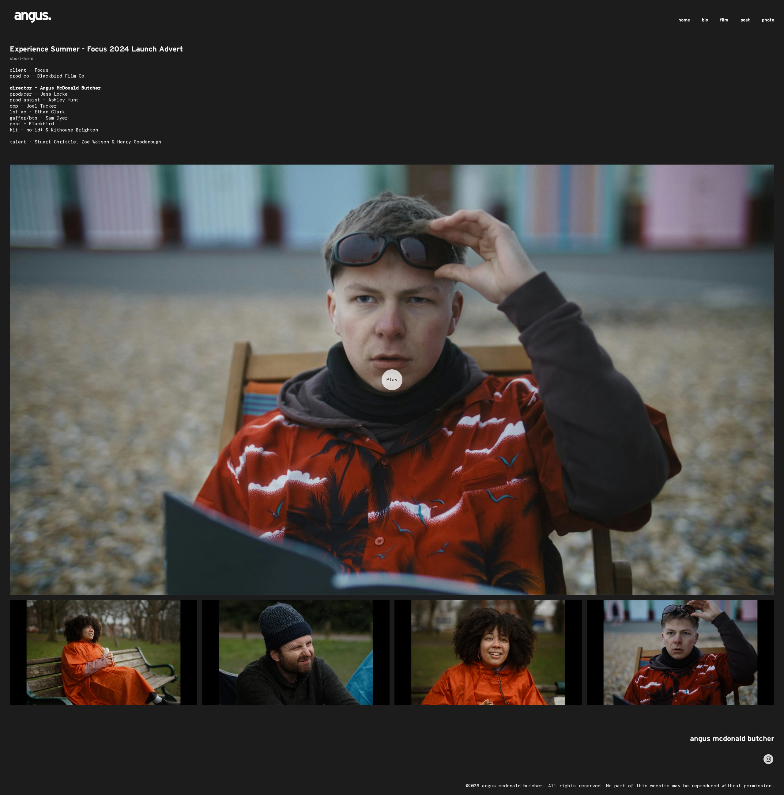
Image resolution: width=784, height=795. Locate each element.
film (724, 19)
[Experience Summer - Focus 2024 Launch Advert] (392, 380)
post (745, 19)
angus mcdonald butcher (732, 738)
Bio (705, 19)
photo (768, 19)
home (684, 19)
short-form (21, 58)
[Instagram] (768, 759)
